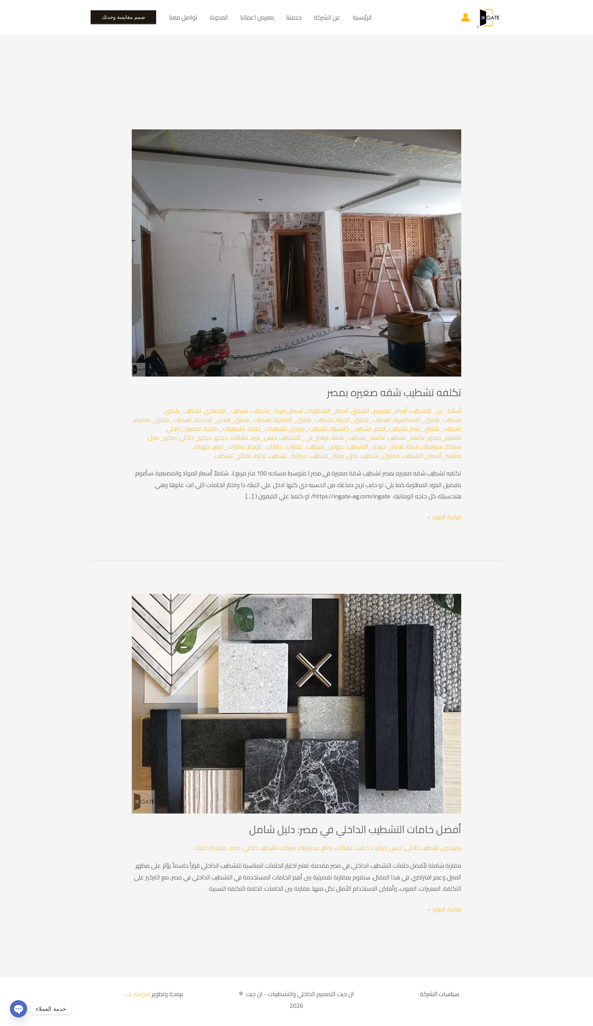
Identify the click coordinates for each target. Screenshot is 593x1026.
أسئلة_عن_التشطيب (435, 410)
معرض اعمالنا (257, 17)
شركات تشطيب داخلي (269, 847)
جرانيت (379, 847)
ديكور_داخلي (195, 437)
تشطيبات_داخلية (224, 428)
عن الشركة (327, 17)
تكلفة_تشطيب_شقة (358, 437)
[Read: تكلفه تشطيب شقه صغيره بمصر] (296, 252)
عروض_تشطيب (325, 446)
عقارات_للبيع (229, 446)
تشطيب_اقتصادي (226, 410)
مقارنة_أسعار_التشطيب (431, 455)
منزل (352, 455)
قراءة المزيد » (444, 516)
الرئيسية (362, 17)
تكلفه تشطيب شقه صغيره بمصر (394, 392)
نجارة (260, 455)
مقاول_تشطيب (380, 455)
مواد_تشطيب (327, 455)
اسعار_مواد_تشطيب (277, 410)
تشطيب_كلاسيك (351, 428)
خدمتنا (294, 17)
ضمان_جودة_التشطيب (375, 446)
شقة (413, 446)
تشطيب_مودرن (308, 428)
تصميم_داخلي (183, 428)
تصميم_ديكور (444, 437)
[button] (123, 17)
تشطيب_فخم (390, 428)
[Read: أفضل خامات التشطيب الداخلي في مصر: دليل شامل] (296, 703)
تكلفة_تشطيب (406, 437)
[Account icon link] (465, 17)
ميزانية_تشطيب (288, 455)
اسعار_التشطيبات (327, 410)
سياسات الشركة (439, 994)
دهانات (239, 437)
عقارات (294, 446)
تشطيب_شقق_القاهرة (303, 419)
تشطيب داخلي (422, 847)
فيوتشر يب (137, 994)
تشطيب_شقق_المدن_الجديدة (232, 419)
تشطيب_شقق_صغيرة (163, 419)
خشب (362, 847)
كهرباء (202, 446)
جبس (395, 847)
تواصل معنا (183, 17)
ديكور (221, 437)
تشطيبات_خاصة (267, 428)
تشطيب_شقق (183, 410)
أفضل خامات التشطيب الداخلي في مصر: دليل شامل (355, 829)
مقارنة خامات (209, 847)
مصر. (234, 847)
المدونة (219, 17)
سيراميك (432, 446)
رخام (327, 847)
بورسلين (451, 847)
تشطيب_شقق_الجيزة (363, 419)
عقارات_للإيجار (265, 446)
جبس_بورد (264, 437)
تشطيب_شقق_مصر (435, 428)
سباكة (453, 446)
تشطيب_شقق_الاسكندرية (427, 419)
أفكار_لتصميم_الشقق (379, 410)
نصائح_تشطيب (233, 455)
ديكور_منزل (162, 437)
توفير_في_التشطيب (304, 437)
